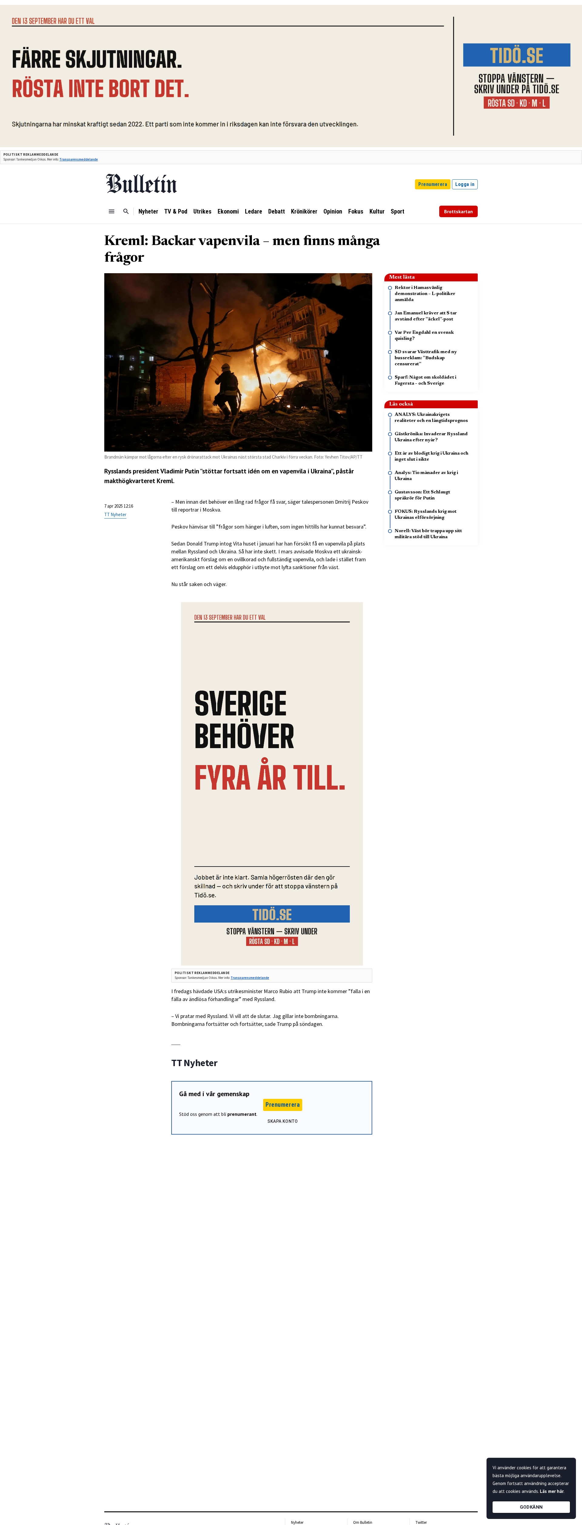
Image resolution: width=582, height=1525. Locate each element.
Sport (397, 211)
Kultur (377, 211)
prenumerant (241, 1114)
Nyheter (148, 211)
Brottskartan (458, 211)
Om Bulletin (362, 1522)
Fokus (355, 211)
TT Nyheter (115, 514)
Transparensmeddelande (78, 159)
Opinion (332, 211)
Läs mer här (552, 1491)
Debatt (276, 211)
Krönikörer (304, 211)
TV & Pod (175, 211)
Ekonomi (228, 211)
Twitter (421, 1522)
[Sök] (126, 211)
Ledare (253, 211)
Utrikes (202, 211)
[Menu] (111, 211)
